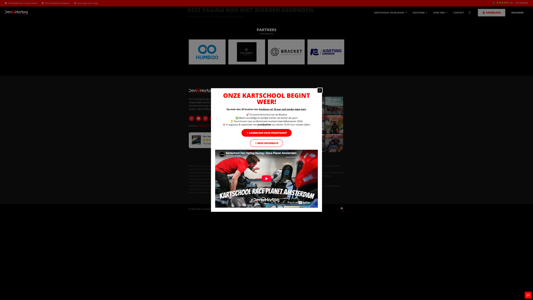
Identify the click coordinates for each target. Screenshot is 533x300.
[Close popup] (320, 90)
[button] (267, 133)
